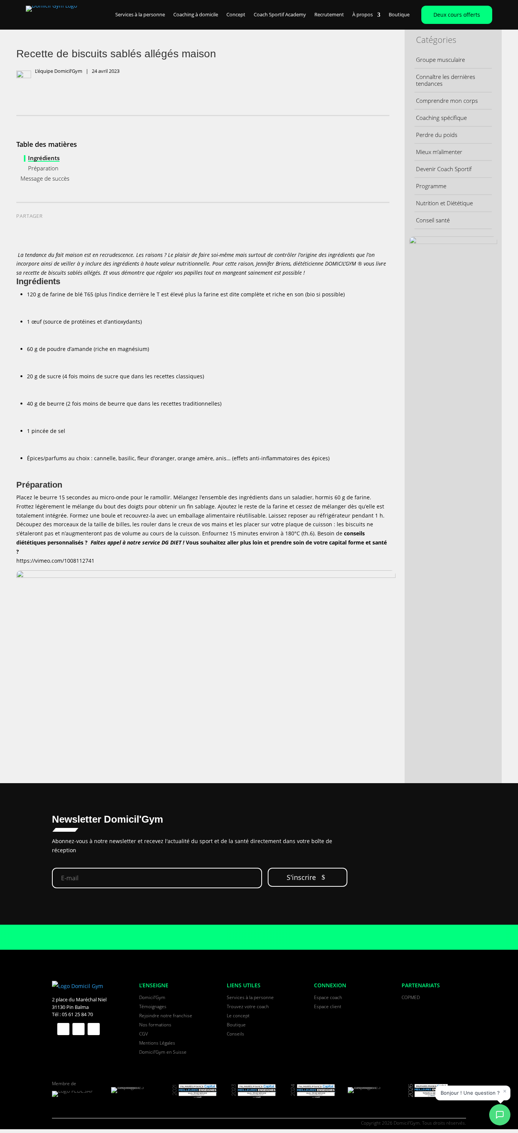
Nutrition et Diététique (444, 203)
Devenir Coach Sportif (444, 169)
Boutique (399, 15)
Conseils (235, 1034)
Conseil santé (433, 220)
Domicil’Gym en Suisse (163, 1052)
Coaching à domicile (195, 15)
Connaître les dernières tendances (445, 80)
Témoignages (152, 1006)
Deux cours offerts (456, 14)
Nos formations (155, 1024)
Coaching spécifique (441, 117)
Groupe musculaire (440, 59)
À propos (362, 15)
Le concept (238, 1015)
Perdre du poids (436, 134)
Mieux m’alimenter (439, 152)
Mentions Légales (157, 1043)
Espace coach (328, 997)
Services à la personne (140, 15)
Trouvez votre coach (248, 1006)
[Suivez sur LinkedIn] (78, 1029)
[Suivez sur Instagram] (94, 1029)
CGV (143, 1034)
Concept (235, 15)
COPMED (411, 997)
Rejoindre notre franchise (165, 1015)
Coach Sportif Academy (280, 15)
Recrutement (329, 15)
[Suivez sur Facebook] (63, 1029)
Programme (431, 186)
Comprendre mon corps (447, 100)
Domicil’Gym (152, 997)
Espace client (327, 1006)
